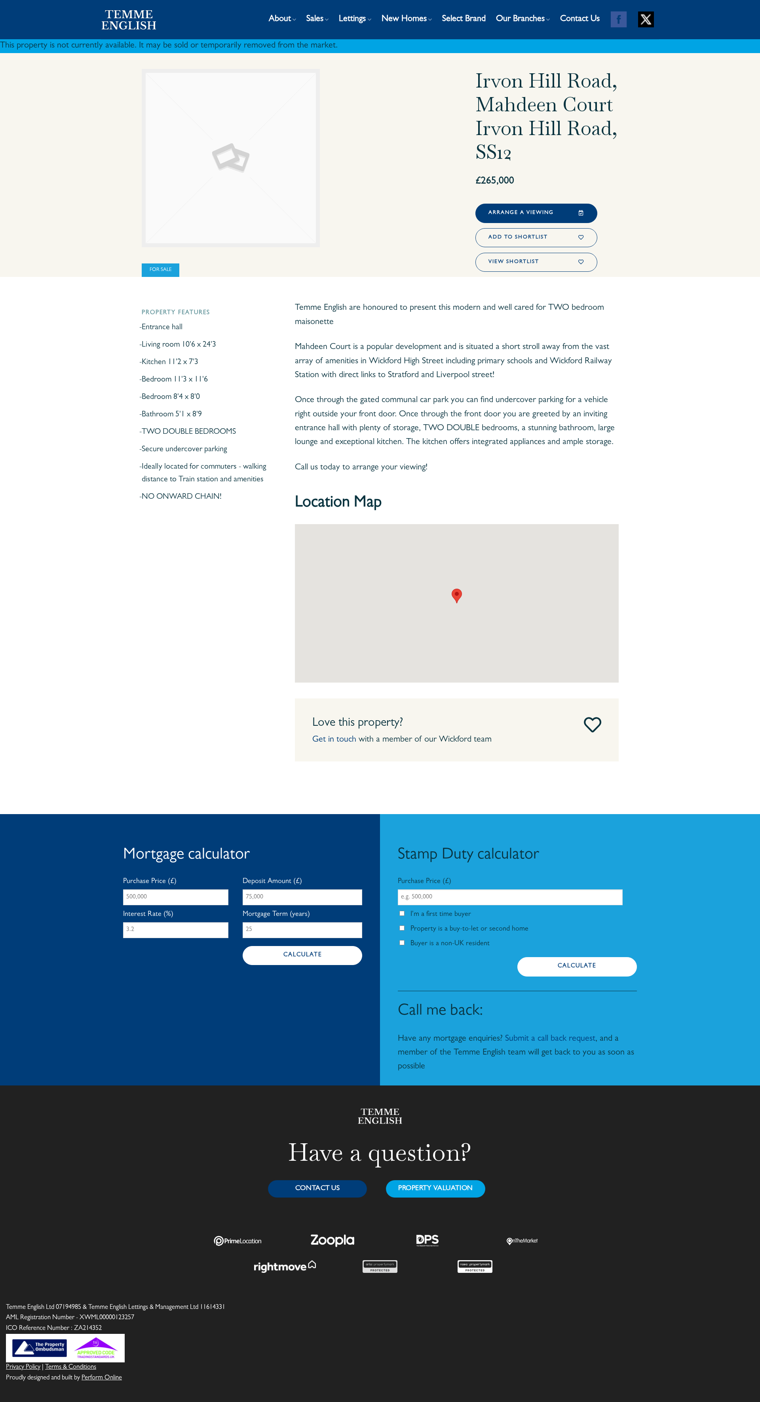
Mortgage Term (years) (276, 914)
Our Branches (520, 19)
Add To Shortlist (518, 237)
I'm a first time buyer (439, 914)
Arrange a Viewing (521, 213)
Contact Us (580, 19)
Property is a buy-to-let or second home (468, 929)
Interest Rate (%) (148, 914)
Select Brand (464, 19)
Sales (314, 19)
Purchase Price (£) (150, 881)
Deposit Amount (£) (272, 881)
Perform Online (102, 1378)
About (280, 19)
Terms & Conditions (70, 1367)
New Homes (404, 19)
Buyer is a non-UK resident (449, 944)
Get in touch (334, 740)
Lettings (352, 19)
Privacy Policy (23, 1367)
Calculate (302, 955)
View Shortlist (513, 262)
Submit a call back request (550, 1039)
